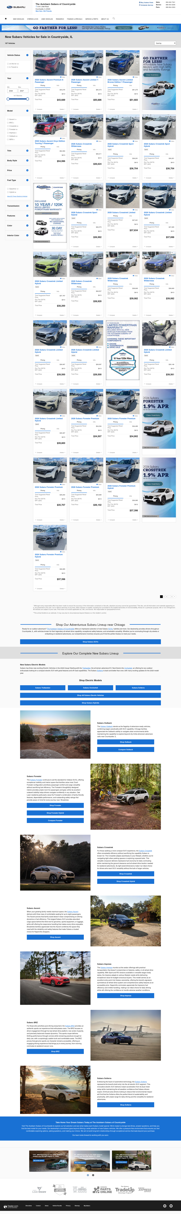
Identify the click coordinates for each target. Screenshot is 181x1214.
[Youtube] (171, 1206)
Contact (38, 1206)
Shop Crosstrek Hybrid (126, 881)
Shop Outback (125, 742)
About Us (105, 19)
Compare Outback (125, 749)
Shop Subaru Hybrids (90, 703)
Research (60, 19)
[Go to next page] (174, 596)
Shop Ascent (55, 937)
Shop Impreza (125, 995)
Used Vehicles (47, 19)
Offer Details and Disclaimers (41, 242)
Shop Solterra (125, 1105)
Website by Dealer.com (11, 1206)
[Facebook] (165, 1206)
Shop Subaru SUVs (90, 642)
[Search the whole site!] (113, 18)
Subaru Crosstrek (145, 850)
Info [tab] (58, 85)
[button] (123, 149)
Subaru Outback (107, 726)
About (46, 1206)
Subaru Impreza (106, 967)
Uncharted (128, 668)
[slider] (8, 99)
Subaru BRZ (69, 1026)
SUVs (110, 629)
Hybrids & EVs (32, 19)
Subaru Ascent (72, 911)
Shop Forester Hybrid (55, 813)
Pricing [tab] (43, 85)
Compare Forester (55, 820)
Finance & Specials (74, 19)
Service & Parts (91, 19)
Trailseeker (86, 668)
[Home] (16, 7)
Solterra (100, 670)
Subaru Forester (36, 780)
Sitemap (77, 1206)
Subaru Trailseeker (42, 688)
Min (8, 87)
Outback (49, 1162)
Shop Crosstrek (125, 874)
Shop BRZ (55, 1051)
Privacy (68, 1206)
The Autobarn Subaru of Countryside (60, 629)
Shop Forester (55, 805)
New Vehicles (18, 19)
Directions (29, 1206)
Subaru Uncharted (90, 688)
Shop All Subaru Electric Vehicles (90, 695)
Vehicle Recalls (57, 1206)
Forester (131, 1162)
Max (19, 87)
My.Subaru (87, 1206)
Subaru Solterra (138, 688)
